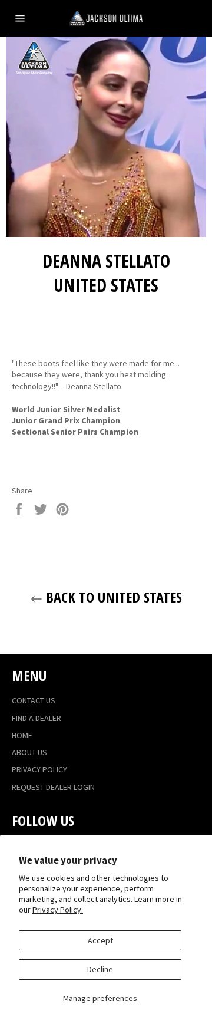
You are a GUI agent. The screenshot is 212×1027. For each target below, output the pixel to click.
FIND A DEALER (36, 718)
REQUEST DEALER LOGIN (53, 787)
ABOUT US (29, 752)
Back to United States (112, 597)
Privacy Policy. (57, 909)
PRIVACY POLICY (39, 769)
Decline (100, 969)
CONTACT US (33, 700)
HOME (22, 735)
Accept (100, 940)
